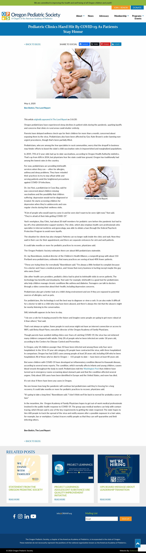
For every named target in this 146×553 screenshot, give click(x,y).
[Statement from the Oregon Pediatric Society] (27, 468)
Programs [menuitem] (136, 16)
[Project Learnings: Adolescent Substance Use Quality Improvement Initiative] (73, 468)
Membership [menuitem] (120, 16)
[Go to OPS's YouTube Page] (32, 516)
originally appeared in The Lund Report (50, 119)
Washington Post (91, 368)
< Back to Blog (32, 44)
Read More (14, 499)
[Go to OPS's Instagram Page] (20, 516)
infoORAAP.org (64, 513)
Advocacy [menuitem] (104, 16)
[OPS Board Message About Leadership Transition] (119, 468)
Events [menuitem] (138, 18)
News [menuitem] (91, 16)
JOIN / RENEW (121, 7)
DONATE (137, 7)
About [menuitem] (79, 16)
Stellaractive (135, 550)
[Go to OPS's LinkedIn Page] (26, 516)
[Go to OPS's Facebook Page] (15, 516)
